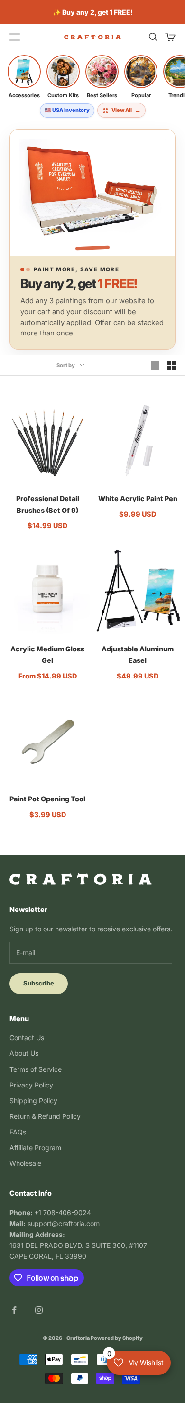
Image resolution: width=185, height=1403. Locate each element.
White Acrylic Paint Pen (137, 498)
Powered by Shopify (117, 1338)
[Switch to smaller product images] (171, 365)
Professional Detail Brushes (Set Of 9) (47, 504)
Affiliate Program (35, 1147)
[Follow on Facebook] (14, 1310)
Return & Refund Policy (45, 1116)
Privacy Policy (31, 1085)
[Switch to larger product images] (155, 365)
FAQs (17, 1132)
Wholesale (25, 1163)
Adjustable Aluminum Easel (138, 654)
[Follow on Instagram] (39, 1310)
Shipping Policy (33, 1100)
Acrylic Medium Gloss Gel (47, 654)
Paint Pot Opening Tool (47, 799)
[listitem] (24, 77)
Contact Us (26, 1037)
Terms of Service (35, 1069)
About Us (23, 1053)
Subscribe (38, 983)
